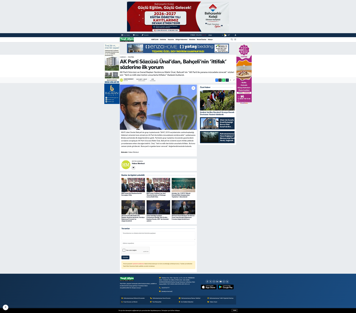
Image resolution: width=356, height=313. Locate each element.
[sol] (112, 74)
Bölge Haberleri (181, 39)
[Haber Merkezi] (125, 164)
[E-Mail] (133, 167)
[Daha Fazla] (227, 80)
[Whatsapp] (223, 281)
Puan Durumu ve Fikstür (130, 302)
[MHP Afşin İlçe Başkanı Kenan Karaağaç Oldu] (133, 185)
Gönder (125, 257)
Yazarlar (146, 35)
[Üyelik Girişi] (234, 35)
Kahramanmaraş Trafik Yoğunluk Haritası (221, 298)
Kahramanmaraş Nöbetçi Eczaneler (134, 298)
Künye (210, 39)
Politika (131, 57)
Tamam (234, 310)
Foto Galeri (126, 35)
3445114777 (165, 287)
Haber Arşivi (213, 302)
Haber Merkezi (138, 163)
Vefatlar (163, 39)
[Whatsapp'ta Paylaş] (223, 80)
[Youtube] (220, 281)
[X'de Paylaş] (220, 80)
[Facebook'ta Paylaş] (216, 80)
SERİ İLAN (154, 39)
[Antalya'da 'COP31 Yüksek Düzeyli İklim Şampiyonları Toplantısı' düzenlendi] (183, 185)
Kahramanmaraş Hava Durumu (161, 298)
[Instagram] (213, 281)
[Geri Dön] (5, 307)
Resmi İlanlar (201, 39)
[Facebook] (207, 281)
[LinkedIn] (217, 281)
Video (137, 35)
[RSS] (227, 281)
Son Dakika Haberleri (187, 302)
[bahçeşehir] (178, 16)
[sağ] (244, 74)
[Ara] (232, 39)
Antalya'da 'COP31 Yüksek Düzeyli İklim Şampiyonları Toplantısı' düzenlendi (181, 195)
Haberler (123, 57)
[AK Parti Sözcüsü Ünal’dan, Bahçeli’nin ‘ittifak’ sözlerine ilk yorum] (158, 107)
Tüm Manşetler (156, 302)
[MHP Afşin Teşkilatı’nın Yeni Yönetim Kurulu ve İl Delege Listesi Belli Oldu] (158, 185)
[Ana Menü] (235, 39)
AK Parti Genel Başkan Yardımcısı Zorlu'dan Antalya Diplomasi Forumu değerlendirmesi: (183, 217)
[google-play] (226, 287)
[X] (210, 281)
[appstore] (209, 287)
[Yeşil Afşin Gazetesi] (127, 39)
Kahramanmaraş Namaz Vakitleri (190, 298)
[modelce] (178, 48)
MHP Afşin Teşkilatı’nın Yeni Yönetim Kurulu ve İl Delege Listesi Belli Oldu (156, 195)
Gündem (192, 39)
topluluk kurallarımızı (138, 263)
